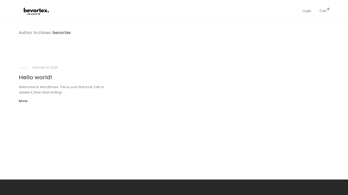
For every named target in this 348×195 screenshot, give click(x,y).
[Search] (282, 11)
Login (307, 10)
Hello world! (35, 77)
